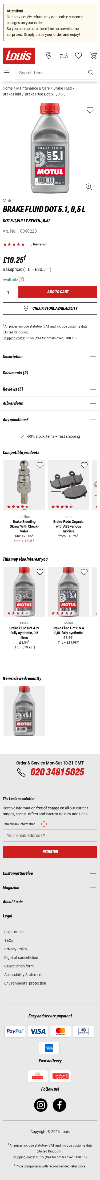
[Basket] (93, 56)
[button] (91, 73)
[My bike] (64, 56)
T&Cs (8, 940)
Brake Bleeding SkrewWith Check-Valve (24, 526)
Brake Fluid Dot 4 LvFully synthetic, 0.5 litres (24, 633)
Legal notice (14, 932)
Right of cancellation (21, 957)
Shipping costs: (14, 338)
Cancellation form (19, 966)
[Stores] (49, 56)
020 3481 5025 (56, 772)
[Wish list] (78, 56)
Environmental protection (25, 983)
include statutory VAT (33, 326)
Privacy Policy (15, 949)
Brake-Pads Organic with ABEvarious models (68, 526)
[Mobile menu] (7, 72)
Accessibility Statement (23, 975)
